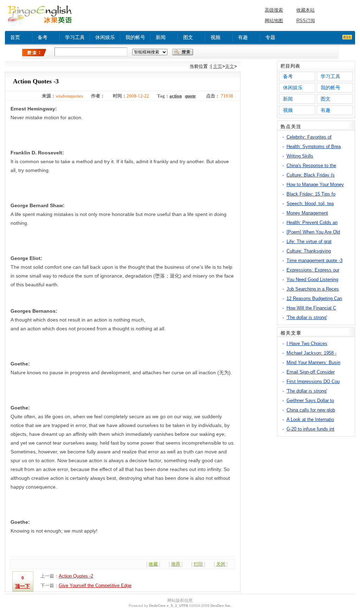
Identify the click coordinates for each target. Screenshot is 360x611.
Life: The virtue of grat (309, 241)
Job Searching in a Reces (313, 289)
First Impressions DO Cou (313, 381)
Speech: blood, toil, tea (310, 203)
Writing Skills (300, 156)
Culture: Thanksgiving (309, 251)
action (175, 95)
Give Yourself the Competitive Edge (95, 585)
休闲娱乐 (105, 37)
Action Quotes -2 (76, 576)
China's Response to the (311, 165)
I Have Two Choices (307, 343)
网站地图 (274, 20)
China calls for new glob (311, 410)
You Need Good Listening (312, 279)
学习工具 (75, 37)
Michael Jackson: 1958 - (311, 353)
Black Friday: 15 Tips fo (311, 194)
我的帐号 (135, 37)
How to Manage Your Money (315, 184)
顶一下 (22, 586)
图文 (188, 37)
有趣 (243, 37)
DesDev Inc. (221, 605)
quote (190, 95)
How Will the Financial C (311, 308)
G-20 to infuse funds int (310, 429)
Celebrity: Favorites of (309, 137)
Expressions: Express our (313, 270)
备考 (42, 37)
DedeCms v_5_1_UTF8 (168, 605)
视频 (215, 37)
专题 (270, 37)
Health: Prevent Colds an (312, 222)
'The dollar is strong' (307, 317)
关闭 (220, 564)
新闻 (161, 37)
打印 (198, 564)
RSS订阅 (305, 20)
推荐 (175, 564)
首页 (15, 37)
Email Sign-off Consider (311, 372)
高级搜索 (274, 10)
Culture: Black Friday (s (311, 175)
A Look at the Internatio (310, 419)
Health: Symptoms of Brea (314, 146)
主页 (217, 66)
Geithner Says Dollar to (310, 400)
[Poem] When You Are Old (313, 232)
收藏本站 (305, 10)
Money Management (307, 213)
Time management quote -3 (314, 260)
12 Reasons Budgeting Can (314, 298)
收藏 (153, 564)
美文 (229, 66)
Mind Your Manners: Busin (313, 362)
